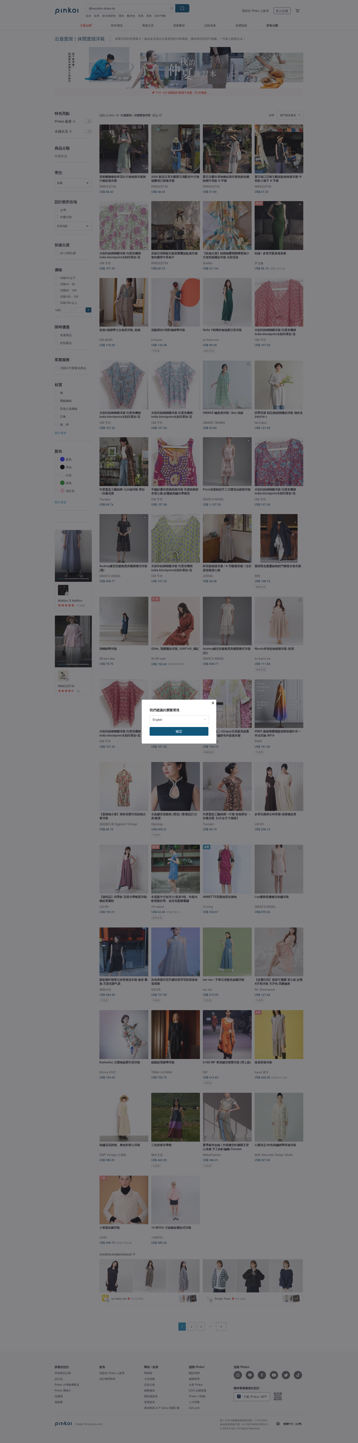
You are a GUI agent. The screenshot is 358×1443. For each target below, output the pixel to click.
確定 (179, 731)
